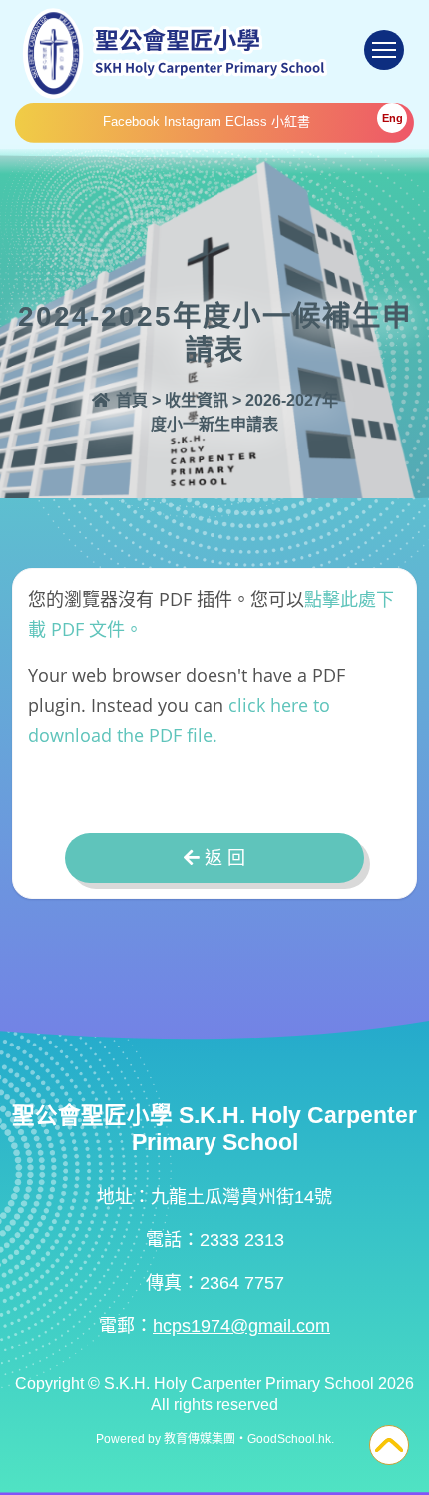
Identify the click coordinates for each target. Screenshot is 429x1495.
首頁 (130, 400)
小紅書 (290, 121)
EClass (246, 121)
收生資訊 (196, 400)
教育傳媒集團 (199, 1439)
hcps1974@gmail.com (241, 1326)
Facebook (131, 121)
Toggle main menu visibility (384, 50)
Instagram (192, 121)
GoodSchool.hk (289, 1439)
